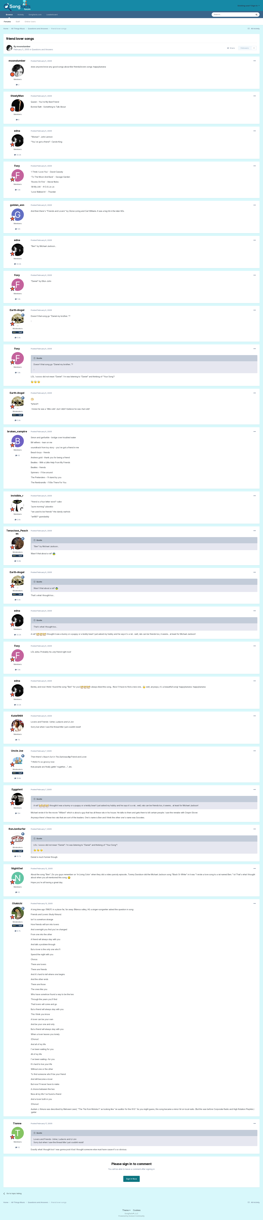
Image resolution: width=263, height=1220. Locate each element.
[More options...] (254, 61)
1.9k (18, 190)
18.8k (18, 778)
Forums (7, 21)
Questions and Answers (42, 49)
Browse (9, 14)
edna (17, 130)
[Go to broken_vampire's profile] (18, 441)
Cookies (137, 1210)
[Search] (257, 14)
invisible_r (17, 495)
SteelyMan (17, 95)
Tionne (17, 1123)
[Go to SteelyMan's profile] (18, 105)
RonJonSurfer (17, 828)
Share (232, 48)
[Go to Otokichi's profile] (18, 913)
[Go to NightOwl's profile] (18, 878)
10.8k (18, 561)
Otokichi (17, 903)
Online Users (30, 21)
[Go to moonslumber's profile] (9, 48)
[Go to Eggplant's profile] (18, 799)
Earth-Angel (17, 310)
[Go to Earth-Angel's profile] (18, 320)
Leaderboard (52, 14)
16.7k (18, 856)
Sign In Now (131, 1179)
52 (18, 892)
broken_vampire (17, 431)
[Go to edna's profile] (18, 140)
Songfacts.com (35, 14)
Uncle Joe (17, 750)
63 (18, 455)
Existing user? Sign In (248, 6)
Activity (21, 14)
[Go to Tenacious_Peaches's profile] (18, 543)
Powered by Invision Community (131, 1216)
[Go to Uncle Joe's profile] (18, 760)
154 (18, 813)
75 (18, 740)
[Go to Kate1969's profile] (18, 725)
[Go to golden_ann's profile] (18, 214)
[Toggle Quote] (35, 358)
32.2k (18, 155)
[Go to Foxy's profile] (18, 175)
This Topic (245, 14)
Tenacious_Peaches (17, 532)
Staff (18, 21)
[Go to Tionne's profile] (18, 1133)
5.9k (18, 337)
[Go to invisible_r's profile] (18, 505)
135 (18, 229)
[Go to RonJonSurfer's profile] (18, 838)
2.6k (18, 519)
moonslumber (23, 46)
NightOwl (17, 868)
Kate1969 (17, 715)
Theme (125, 1210)
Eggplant (17, 789)
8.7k (18, 931)
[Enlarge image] (32, 381)
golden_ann (17, 205)
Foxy (17, 165)
